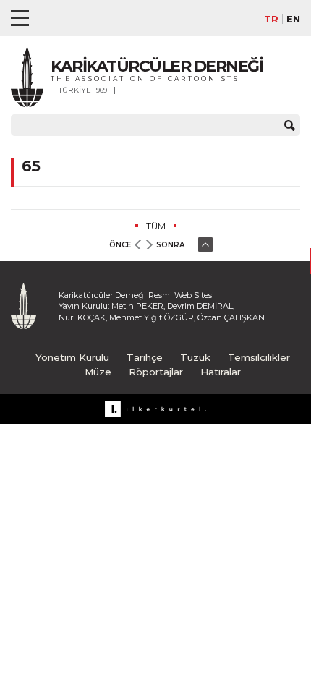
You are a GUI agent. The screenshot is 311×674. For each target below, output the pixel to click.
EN (293, 19)
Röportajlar (156, 371)
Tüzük (195, 357)
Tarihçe (145, 357)
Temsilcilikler (259, 357)
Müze (98, 371)
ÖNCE (120, 244)
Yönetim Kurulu (72, 357)
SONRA (170, 244)
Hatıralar (220, 371)
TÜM (156, 226)
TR (271, 19)
